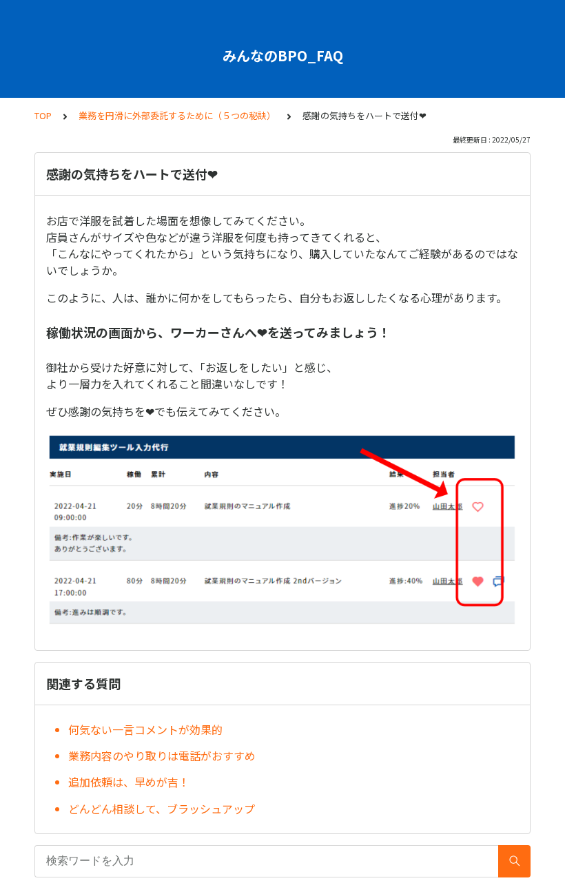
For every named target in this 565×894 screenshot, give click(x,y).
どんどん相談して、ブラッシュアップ (161, 808)
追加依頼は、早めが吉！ (128, 781)
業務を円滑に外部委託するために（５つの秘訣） (177, 115)
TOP (43, 115)
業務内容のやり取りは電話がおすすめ (162, 755)
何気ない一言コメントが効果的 (145, 729)
